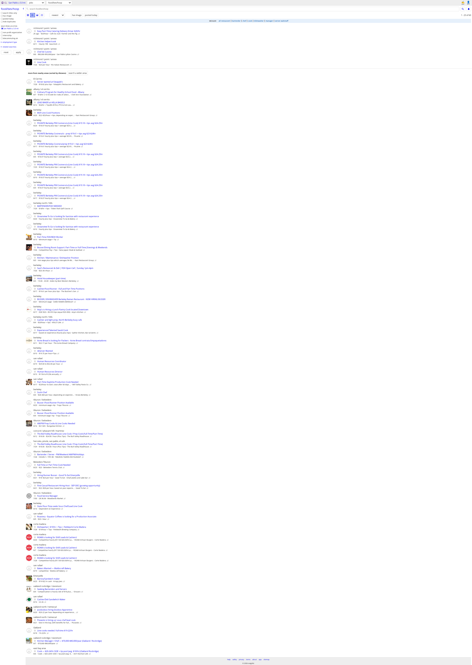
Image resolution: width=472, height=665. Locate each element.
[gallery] (37, 15)
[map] (42, 15)
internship (7, 35)
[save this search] (468, 9)
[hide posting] (79, 34)
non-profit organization (12, 32)
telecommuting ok (10, 38)
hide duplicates (9, 21)
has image (7, 16)
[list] (28, 15)
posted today (8, 19)
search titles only (10, 13)
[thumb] (32, 15)
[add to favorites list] (34, 31)
